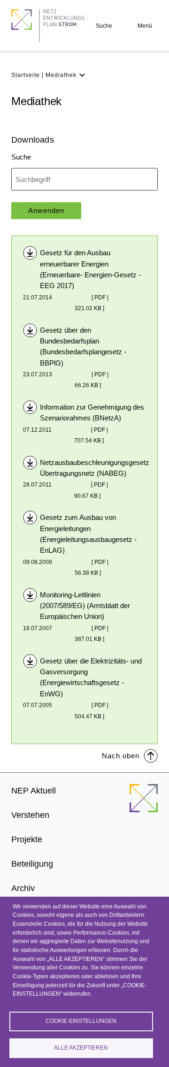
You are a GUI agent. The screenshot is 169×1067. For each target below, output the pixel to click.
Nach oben (120, 756)
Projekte (26, 839)
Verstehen (30, 815)
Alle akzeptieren (81, 1047)
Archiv (23, 888)
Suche (104, 26)
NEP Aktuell (33, 790)
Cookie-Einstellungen (81, 1021)
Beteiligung (32, 864)
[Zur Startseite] (144, 803)
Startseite (25, 75)
